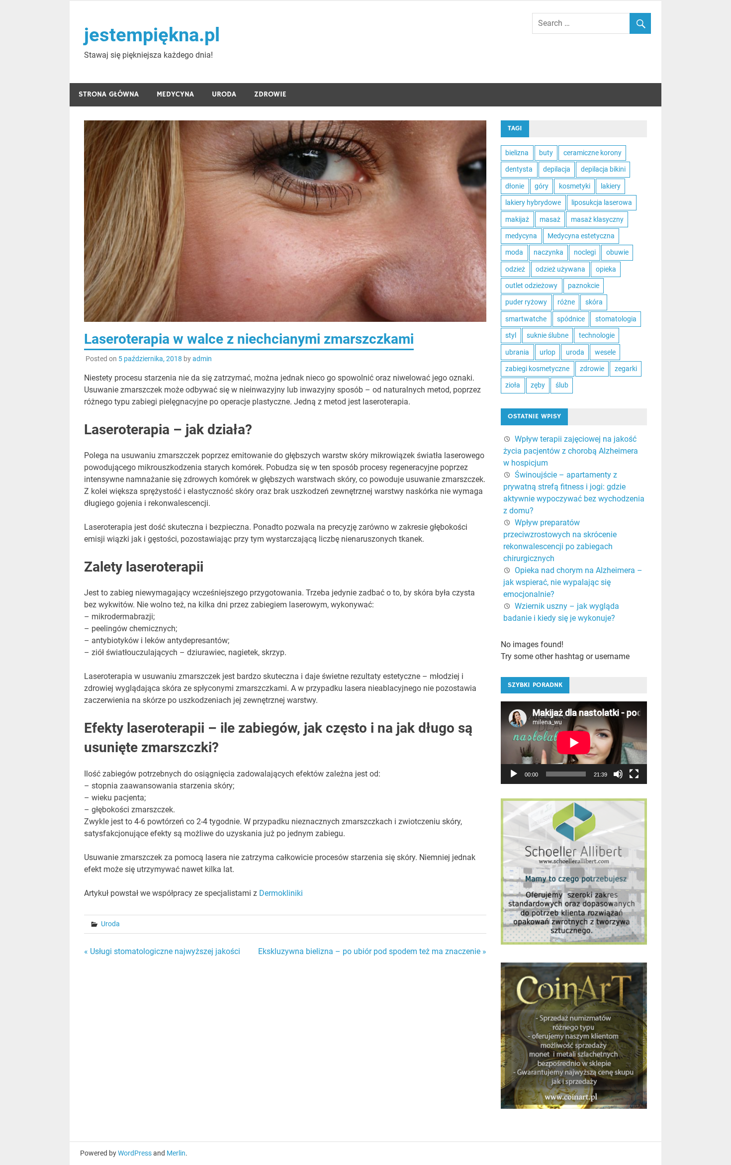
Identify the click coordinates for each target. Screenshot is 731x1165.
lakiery (611, 186)
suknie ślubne (547, 335)
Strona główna (109, 94)
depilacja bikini (603, 169)
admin (202, 359)
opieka (606, 269)
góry (541, 186)
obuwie (617, 252)
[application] (574, 742)
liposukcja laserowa (601, 202)
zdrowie (592, 369)
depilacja (556, 169)
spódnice (571, 319)
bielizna (517, 153)
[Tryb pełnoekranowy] (634, 774)
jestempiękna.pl (152, 35)
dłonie (514, 186)
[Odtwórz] (514, 774)
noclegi (585, 252)
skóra (594, 302)
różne (566, 302)
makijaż (517, 219)
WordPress (135, 1153)
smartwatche (526, 319)
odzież (515, 269)
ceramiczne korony (592, 153)
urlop (547, 352)
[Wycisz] (618, 774)
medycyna (521, 236)
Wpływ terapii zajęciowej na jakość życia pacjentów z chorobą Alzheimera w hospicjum (570, 451)
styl (510, 335)
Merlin (176, 1153)
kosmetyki (574, 186)
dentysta (519, 169)
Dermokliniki (281, 893)
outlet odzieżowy (531, 286)
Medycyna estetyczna (581, 236)
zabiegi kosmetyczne (537, 369)
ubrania (517, 352)
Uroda (224, 94)
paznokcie (583, 286)
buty (546, 153)
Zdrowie (270, 94)
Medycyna (175, 94)
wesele (605, 352)
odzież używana (560, 269)
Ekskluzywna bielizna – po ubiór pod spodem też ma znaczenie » (372, 951)
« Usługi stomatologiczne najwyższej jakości (162, 951)
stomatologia (616, 319)
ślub (561, 385)
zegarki (626, 369)
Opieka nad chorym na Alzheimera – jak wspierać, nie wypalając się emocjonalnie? (572, 582)
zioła (512, 385)
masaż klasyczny (597, 219)
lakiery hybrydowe (533, 202)
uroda (575, 352)
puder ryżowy (526, 302)
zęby (538, 385)
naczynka (548, 252)
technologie (597, 335)
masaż (550, 219)
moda (514, 252)
